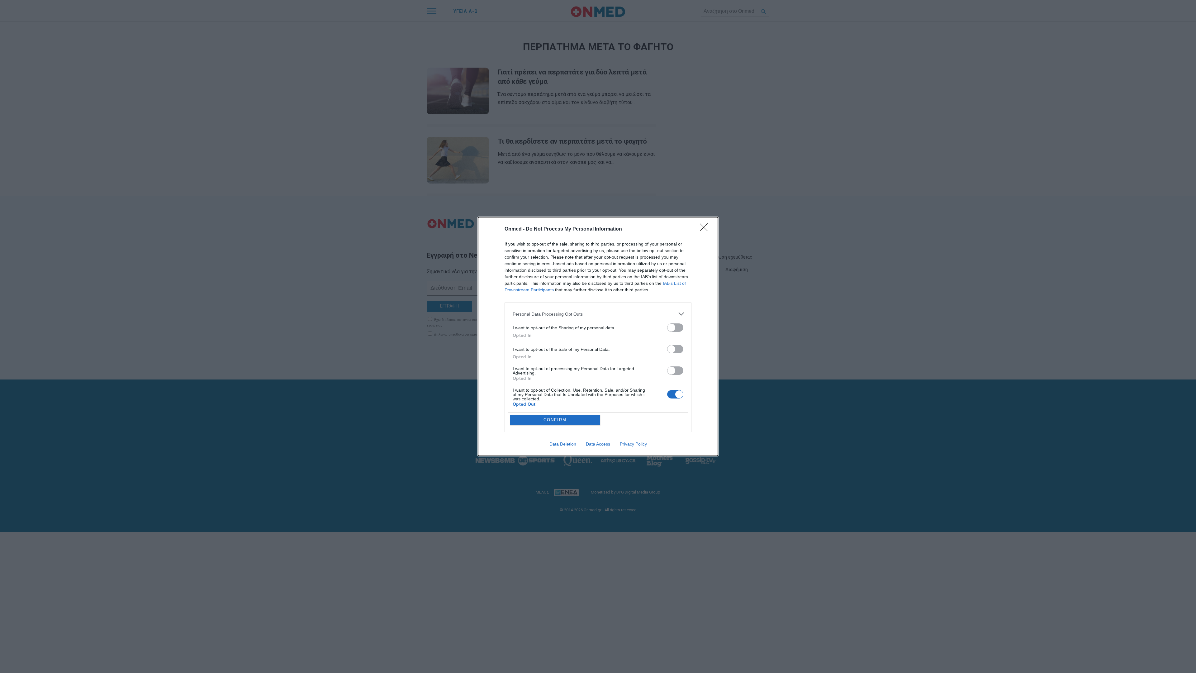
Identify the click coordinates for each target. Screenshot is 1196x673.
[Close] (706, 229)
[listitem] (598, 314)
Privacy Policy (633, 444)
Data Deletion (562, 444)
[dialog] (598, 336)
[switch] (675, 327)
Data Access (598, 444)
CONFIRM (555, 420)
